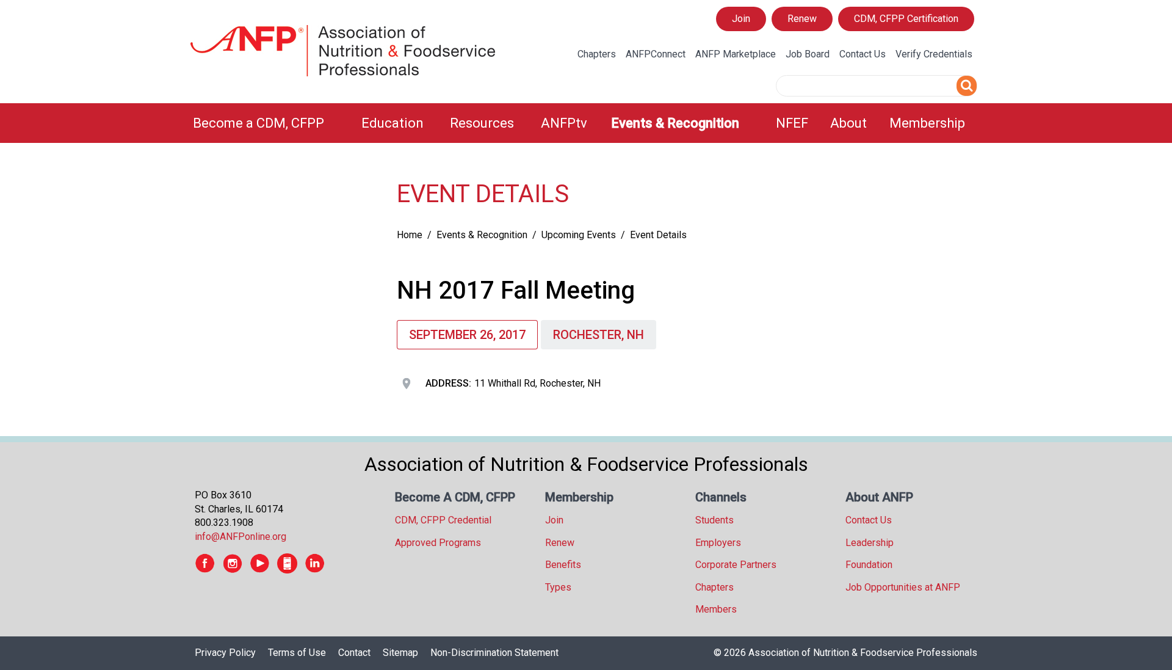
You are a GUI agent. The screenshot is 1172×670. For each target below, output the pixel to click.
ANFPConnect (655, 54)
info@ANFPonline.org (240, 536)
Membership (927, 123)
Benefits (563, 564)
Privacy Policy (225, 652)
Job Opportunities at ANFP (902, 587)
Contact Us (862, 54)
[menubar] (586, 123)
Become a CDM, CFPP (258, 123)
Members (716, 609)
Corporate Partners (735, 564)
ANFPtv (564, 123)
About (848, 123)
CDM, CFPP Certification (906, 18)
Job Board (808, 54)
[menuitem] (270, 123)
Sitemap (400, 652)
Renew (802, 18)
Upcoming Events (578, 235)
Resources (482, 123)
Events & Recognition (675, 123)
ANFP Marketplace (735, 54)
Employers (718, 542)
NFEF (792, 123)
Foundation (868, 564)
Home (409, 235)
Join (741, 18)
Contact (354, 652)
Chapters (596, 54)
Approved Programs (438, 542)
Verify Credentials (933, 54)
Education (392, 123)
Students (714, 520)
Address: (448, 383)
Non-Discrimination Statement (494, 652)
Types (558, 587)
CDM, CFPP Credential (443, 520)
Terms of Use (297, 652)
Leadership (869, 542)
